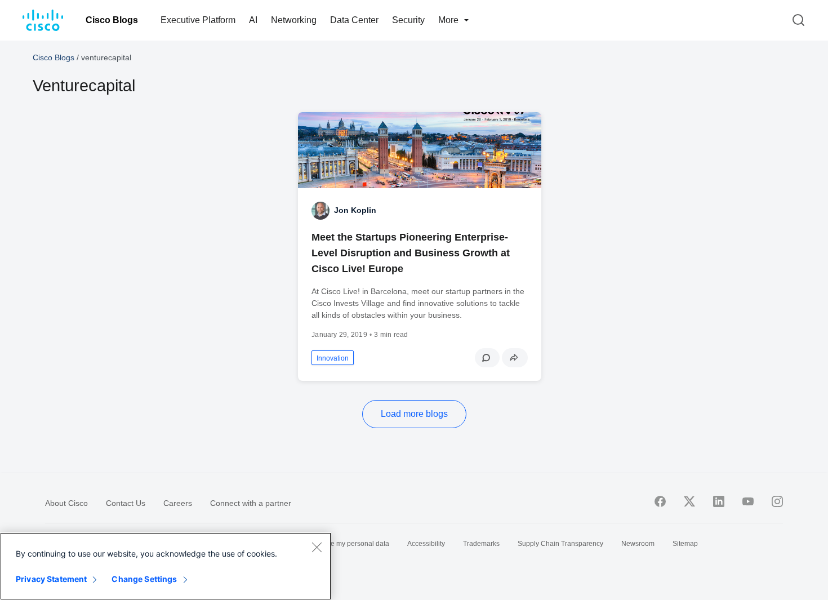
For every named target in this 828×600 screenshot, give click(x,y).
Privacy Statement (51, 579)
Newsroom (638, 544)
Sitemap (685, 544)
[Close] (316, 547)
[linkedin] (718, 501)
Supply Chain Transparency (560, 544)
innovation (333, 358)
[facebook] (660, 501)
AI (253, 20)
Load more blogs (414, 414)
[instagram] (777, 501)
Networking (294, 20)
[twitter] (689, 501)
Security (408, 20)
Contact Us (125, 503)
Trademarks (481, 544)
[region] (165, 566)
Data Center (354, 20)
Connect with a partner (250, 503)
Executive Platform (198, 20)
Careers (177, 503)
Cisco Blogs (112, 20)
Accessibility (426, 544)
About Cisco (66, 503)
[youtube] (748, 501)
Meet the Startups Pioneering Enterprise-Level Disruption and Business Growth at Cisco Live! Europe (410, 253)
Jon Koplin (355, 210)
